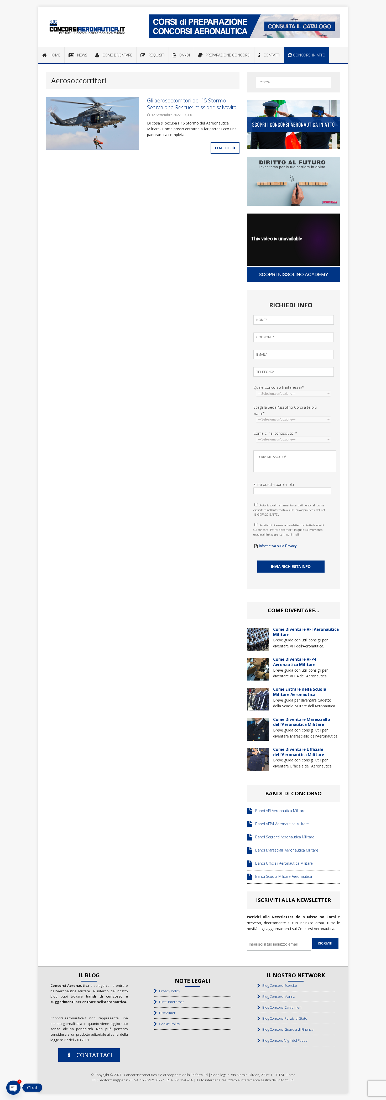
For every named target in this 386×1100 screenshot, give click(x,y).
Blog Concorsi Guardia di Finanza (287, 1029)
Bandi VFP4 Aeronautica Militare (280, 823)
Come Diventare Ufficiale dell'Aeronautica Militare (298, 752)
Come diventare (115, 55)
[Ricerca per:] (293, 82)
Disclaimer (166, 1012)
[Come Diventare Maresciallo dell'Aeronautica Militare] (258, 737)
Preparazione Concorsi (226, 55)
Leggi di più (225, 148)
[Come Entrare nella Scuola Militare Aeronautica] (258, 707)
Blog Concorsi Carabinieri (280, 1007)
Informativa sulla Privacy (278, 546)
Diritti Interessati (170, 1001)
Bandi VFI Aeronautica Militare (278, 810)
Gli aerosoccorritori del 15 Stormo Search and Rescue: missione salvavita (192, 104)
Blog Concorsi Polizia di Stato (283, 1018)
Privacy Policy (168, 991)
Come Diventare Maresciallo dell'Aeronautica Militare (301, 722)
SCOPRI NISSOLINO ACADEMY (293, 274)
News (80, 55)
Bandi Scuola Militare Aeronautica (282, 876)
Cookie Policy (168, 1023)
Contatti (270, 55)
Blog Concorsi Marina (277, 996)
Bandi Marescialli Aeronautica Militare (285, 850)
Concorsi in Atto (308, 55)
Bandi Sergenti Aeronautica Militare (283, 836)
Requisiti (155, 55)
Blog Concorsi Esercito (278, 985)
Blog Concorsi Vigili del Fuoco (283, 1040)
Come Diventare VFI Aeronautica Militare (306, 632)
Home (53, 55)
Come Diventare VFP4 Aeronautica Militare (294, 662)
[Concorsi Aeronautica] (87, 27)
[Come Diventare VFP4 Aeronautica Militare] (258, 677)
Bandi (183, 55)
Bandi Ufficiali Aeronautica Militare (282, 863)
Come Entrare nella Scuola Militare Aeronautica (299, 692)
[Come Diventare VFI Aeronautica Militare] (258, 647)
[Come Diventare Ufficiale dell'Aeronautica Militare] (258, 767)
